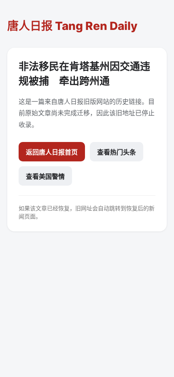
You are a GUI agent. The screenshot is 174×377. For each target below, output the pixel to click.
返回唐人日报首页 (52, 152)
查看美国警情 (45, 176)
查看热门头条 (116, 152)
